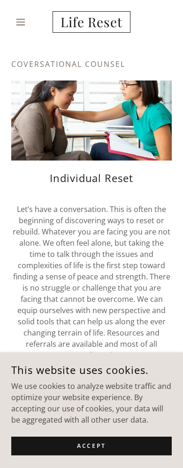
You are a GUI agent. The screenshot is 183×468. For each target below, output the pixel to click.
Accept (91, 446)
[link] (91, 22)
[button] (23, 22)
